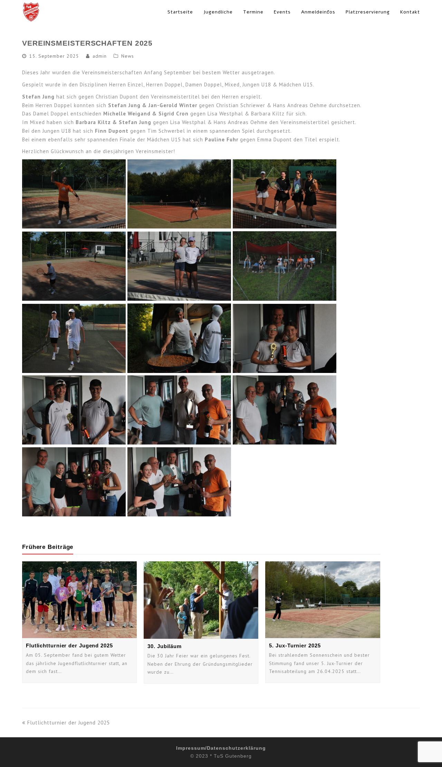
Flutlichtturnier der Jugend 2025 (69, 645)
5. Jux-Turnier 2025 (294, 645)
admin (100, 56)
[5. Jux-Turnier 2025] (322, 599)
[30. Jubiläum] (201, 599)
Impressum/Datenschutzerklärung (221, 748)
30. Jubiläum (164, 646)
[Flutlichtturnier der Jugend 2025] (79, 599)
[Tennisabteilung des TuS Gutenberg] (31, 11)
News (127, 56)
